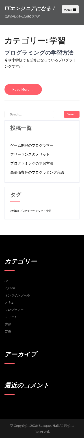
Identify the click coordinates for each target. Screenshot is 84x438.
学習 (48, 210)
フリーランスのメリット (30, 154)
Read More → (23, 89)
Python (14, 210)
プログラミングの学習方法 (38, 52)
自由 (7, 331)
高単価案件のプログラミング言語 (37, 172)
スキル (9, 303)
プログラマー (27, 210)
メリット (40, 210)
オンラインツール (17, 295)
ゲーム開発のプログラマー (31, 145)
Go (6, 281)
